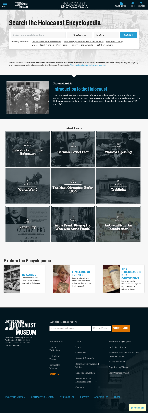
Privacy (84, 397)
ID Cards (29, 275)
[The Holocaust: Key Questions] (111, 279)
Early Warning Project (119, 373)
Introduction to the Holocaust (46, 41)
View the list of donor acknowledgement (87, 65)
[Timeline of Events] (61, 279)
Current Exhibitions (54, 349)
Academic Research (84, 358)
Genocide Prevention (85, 373)
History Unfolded (117, 361)
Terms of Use (67, 397)
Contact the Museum (42, 397)
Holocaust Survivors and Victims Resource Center (124, 354)
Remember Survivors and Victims (87, 365)
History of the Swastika (82, 45)
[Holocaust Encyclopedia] (74, 5)
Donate (54, 373)
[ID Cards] (12, 279)
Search (128, 34)
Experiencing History (118, 367)
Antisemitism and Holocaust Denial (83, 380)
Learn (78, 341)
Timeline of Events (81, 273)
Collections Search (117, 347)
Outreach (79, 387)
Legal (117, 397)
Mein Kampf (62, 45)
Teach (78, 347)
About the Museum (15, 397)
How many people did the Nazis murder (83, 41)
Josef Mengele (47, 45)
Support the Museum (54, 366)
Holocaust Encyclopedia (120, 341)
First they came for (105, 45)
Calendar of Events (54, 357)
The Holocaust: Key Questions (131, 273)
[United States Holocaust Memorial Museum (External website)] (21, 5)
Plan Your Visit (56, 341)
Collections (80, 352)
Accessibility (101, 397)
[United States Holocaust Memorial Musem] (20, 327)
